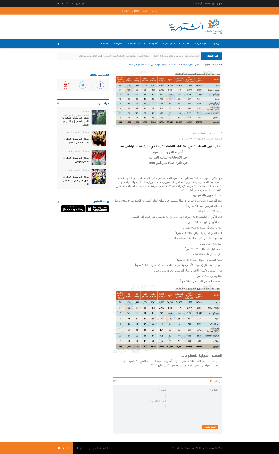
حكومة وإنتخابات (199, 133)
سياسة (86, 111)
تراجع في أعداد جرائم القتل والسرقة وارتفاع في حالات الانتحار (184, 56)
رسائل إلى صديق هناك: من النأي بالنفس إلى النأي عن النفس (75, 121)
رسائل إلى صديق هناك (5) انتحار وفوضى (76, 160)
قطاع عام (185, 43)
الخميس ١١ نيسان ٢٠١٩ (203, 139)
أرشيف (145, 11)
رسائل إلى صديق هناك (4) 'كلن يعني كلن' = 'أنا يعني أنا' (75, 180)
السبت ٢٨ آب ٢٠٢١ (73, 132)
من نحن (154, 11)
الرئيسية (216, 43)
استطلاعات (134, 43)
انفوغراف (135, 11)
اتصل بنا (125, 11)
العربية (77, 3)
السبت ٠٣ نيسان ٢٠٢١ (72, 151)
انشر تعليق (210, 427)
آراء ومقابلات (152, 43)
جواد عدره (201, 43)
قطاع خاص (169, 43)
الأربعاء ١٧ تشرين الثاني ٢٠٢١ (76, 115)
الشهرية (218, 139)
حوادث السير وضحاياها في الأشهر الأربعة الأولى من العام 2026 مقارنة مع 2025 (117, 56)
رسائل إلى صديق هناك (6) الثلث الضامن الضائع (76, 141)
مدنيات (106, 43)
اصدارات (119, 43)
